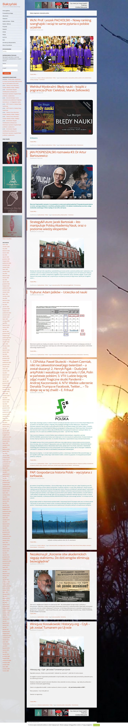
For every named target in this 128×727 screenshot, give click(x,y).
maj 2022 (5, 348)
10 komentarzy (75, 705)
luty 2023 (5, 329)
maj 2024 (5, 298)
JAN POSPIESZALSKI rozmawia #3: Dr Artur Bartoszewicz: (58, 154)
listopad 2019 (6, 410)
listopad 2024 (6, 286)
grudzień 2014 (6, 532)
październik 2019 (7, 412)
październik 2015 (7, 511)
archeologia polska (62, 545)
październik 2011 (7, 610)
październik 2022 (7, 337)
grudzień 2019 (6, 408)
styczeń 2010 (6, 654)
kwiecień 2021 (6, 375)
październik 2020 (7, 387)
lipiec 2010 (5, 642)
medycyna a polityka (82, 463)
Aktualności (5, 16)
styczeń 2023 (6, 331)
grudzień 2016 (6, 482)
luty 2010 (5, 652)
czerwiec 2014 (6, 544)
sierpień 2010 (6, 639)
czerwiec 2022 (6, 346)
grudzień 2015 (6, 507)
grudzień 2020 (6, 383)
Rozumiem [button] (96, 725)
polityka (37, 465)
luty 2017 (5, 478)
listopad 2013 (6, 559)
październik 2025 (7, 263)
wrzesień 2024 (6, 290)
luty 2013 (5, 577)
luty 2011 (5, 627)
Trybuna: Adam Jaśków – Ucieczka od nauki (58, 292)
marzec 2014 (6, 550)
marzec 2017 (6, 476)
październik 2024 (7, 288)
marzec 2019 (6, 426)
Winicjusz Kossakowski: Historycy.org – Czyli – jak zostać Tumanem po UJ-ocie (60, 626)
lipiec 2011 (5, 617)
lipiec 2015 (5, 517)
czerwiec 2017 (6, 470)
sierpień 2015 (6, 515)
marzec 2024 (6, 302)
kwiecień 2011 (6, 623)
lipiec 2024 (5, 294)
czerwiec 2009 (6, 668)
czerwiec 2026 (6, 246)
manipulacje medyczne (72, 463)
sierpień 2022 (6, 341)
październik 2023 (7, 313)
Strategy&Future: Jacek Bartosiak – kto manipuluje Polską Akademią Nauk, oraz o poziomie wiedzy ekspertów (58, 225)
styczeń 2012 (6, 604)
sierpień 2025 (6, 267)
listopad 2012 (6, 584)
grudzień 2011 (6, 606)
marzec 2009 (6, 670)
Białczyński (10, 4)
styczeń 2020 (6, 406)
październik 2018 (7, 437)
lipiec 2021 (5, 368)
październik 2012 (7, 586)
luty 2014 (5, 553)
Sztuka (4, 32)
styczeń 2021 (6, 381)
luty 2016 (5, 503)
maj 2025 (5, 273)
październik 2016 (7, 486)
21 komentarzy (77, 285)
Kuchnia (5, 37)
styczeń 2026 (6, 257)
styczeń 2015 (6, 530)
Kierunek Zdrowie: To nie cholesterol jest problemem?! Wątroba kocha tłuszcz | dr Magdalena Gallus (12, 100)
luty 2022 (5, 354)
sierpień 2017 (6, 466)
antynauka (62, 145)
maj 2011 (5, 621)
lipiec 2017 (5, 468)
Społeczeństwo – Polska (8, 21)
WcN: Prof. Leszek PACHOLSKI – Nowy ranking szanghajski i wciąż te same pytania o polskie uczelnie (60, 23)
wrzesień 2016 (6, 488)
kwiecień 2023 (6, 325)
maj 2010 (5, 646)
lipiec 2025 (5, 269)
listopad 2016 (6, 484)
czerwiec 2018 (6, 445)
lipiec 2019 (5, 418)
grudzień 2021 (6, 358)
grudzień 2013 (6, 557)
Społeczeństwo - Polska (50, 77)
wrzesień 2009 (6, 662)
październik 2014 (7, 536)
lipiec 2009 (5, 666)
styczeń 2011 (6, 629)
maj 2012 (5, 596)
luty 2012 (5, 602)
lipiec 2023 (5, 319)
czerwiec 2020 (6, 395)
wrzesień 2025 (6, 265)
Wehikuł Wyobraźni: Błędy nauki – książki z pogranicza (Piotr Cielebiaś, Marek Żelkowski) (59, 88)
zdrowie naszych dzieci (59, 465)
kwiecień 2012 (6, 598)
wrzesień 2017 (6, 464)
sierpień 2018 (6, 441)
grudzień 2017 (6, 457)
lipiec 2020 (5, 393)
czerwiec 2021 (6, 370)
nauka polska (71, 77)
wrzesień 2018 (6, 439)
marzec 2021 (6, 377)
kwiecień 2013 (6, 573)
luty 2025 (5, 279)
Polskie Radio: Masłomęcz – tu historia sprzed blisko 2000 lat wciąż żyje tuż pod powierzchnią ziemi (12, 81)
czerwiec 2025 (6, 271)
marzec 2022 (6, 352)
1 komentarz (42, 79)
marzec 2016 (6, 501)
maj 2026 (5, 248)
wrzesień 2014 (6, 538)
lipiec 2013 (5, 567)
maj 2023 (5, 323)
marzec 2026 (6, 252)
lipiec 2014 (5, 542)
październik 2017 (7, 461)
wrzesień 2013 (6, 563)
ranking (31, 79)
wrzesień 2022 (6, 339)
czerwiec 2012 (6, 594)
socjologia (36, 79)
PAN (61, 285)
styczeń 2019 (6, 430)
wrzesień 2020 (6, 389)
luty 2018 (5, 453)
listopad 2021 (6, 360)
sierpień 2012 (6, 590)
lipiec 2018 (5, 443)
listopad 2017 (6, 459)
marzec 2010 (6, 650)
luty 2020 (5, 404)
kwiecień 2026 (6, 250)
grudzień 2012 (6, 582)
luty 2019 (5, 428)
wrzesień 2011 (6, 613)
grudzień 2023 (6, 308)
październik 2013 (7, 561)
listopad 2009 (6, 658)
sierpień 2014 (6, 540)
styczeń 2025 (6, 281)
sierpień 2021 (6, 366)
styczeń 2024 (6, 306)
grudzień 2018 (6, 433)
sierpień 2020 (6, 391)
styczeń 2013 (6, 579)
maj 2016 (5, 497)
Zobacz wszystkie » (7, 238)
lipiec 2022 (5, 344)
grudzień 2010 (6, 631)
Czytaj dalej (33, 74)
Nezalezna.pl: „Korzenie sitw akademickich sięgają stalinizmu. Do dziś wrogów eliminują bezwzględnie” (59, 557)
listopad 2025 (6, 261)
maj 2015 (5, 522)
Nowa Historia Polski (77, 545)
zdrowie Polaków (68, 465)
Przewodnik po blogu (8, 13)
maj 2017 (5, 472)
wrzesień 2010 (6, 637)
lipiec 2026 (5, 244)
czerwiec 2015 (6, 519)
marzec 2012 (6, 600)
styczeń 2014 (6, 555)
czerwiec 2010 (6, 644)
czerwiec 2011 (6, 619)
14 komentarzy (76, 465)
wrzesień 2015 (6, 513)
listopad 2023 (6, 310)
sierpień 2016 (6, 490)
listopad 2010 (6, 633)
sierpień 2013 (6, 565)
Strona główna (6, 10)
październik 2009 (7, 660)
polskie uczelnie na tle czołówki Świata (83, 77)
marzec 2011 (6, 625)
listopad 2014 (6, 534)
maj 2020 (5, 397)
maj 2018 (5, 447)
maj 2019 (5, 422)
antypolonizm (63, 463)
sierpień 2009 (6, 664)
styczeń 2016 (6, 505)
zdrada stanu (50, 465)
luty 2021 (5, 379)
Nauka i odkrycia (7, 24)
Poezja (4, 34)
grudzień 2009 (6, 656)
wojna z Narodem (43, 465)
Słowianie (5, 18)
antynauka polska (64, 77)
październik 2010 (7, 635)
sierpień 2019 (6, 416)
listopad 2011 (6, 608)
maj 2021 (5, 373)
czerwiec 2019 (6, 420)
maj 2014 (5, 546)
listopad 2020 (6, 385)
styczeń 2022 (6, 356)
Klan (4, 40)
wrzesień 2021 (6, 364)
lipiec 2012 (5, 592)
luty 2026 (5, 255)
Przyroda (5, 26)
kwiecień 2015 (6, 524)
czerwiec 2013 (6, 569)
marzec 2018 (6, 451)
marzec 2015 (6, 526)
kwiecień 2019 (6, 424)
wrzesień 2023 (6, 315)
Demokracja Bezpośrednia (9, 42)
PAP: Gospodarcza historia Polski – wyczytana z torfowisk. (61, 474)
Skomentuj (86, 354)
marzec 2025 (6, 277)
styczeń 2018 (6, 455)
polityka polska (63, 215)
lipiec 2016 (5, 493)
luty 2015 (5, 528)
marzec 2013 (6, 575)
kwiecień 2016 (6, 499)
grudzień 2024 (6, 284)
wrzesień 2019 (6, 414)
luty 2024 (5, 304)
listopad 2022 (6, 335)
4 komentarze (80, 145)
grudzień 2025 (6, 259)
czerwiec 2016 (6, 495)
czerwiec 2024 (6, 296)
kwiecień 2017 (6, 474)
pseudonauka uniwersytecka (76, 354)
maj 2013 (5, 571)
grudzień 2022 (6, 333)
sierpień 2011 (6, 615)
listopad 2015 (6, 509)
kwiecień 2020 (6, 399)
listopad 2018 (6, 435)
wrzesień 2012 (6, 588)
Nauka (74, 145)
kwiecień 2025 (6, 275)
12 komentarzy (41, 547)
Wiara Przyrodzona (7, 45)
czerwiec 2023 (6, 321)
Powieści (5, 29)
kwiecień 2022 (6, 350)
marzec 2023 (6, 327)
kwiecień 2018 (6, 449)
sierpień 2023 (6, 317)
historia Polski (69, 545)
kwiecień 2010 (6, 648)
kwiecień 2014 (6, 548)
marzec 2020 (6, 401)
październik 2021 (7, 362)
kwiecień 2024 (6, 300)
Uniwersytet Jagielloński (68, 285)
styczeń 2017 (6, 480)
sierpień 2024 (6, 292)
